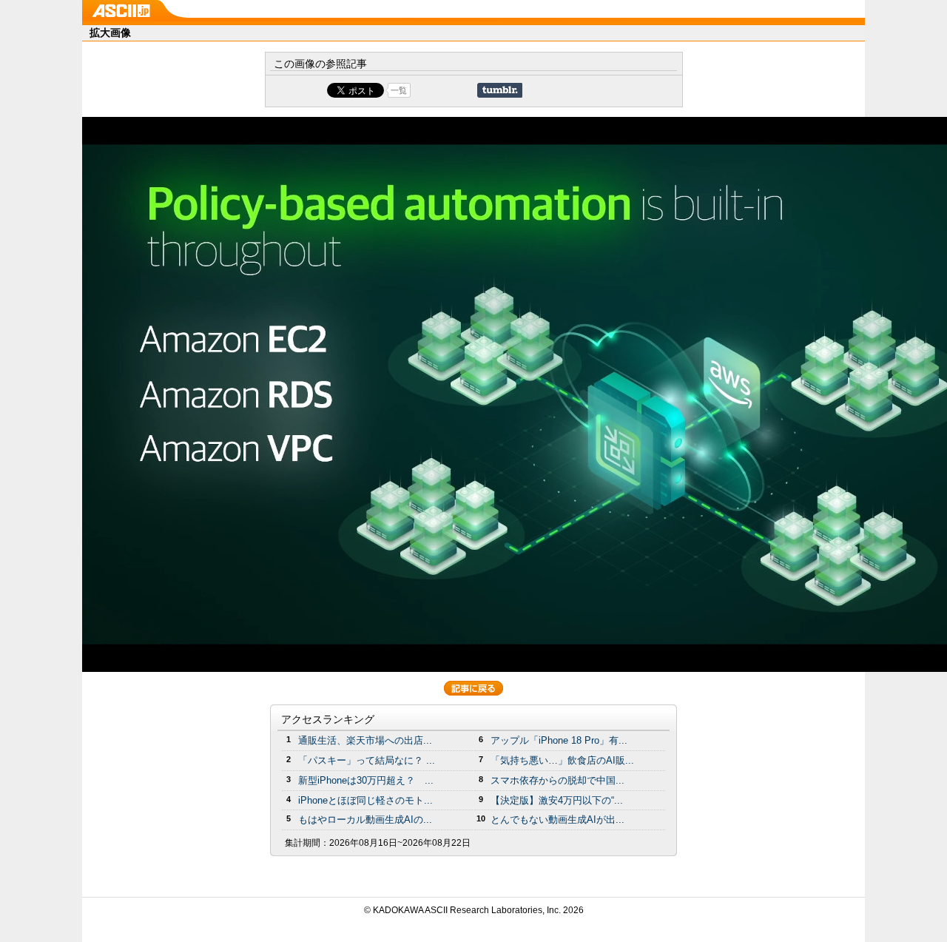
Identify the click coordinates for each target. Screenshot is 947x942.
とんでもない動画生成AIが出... (557, 819)
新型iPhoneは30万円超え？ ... (366, 780)
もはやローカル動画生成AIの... (365, 819)
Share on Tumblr (499, 90)
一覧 (399, 90)
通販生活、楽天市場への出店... (365, 740)
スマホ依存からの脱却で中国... (557, 780)
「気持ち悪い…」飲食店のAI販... (562, 760)
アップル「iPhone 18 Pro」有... (559, 740)
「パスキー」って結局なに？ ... (366, 760)
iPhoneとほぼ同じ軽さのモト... (365, 800)
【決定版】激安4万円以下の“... (557, 800)
